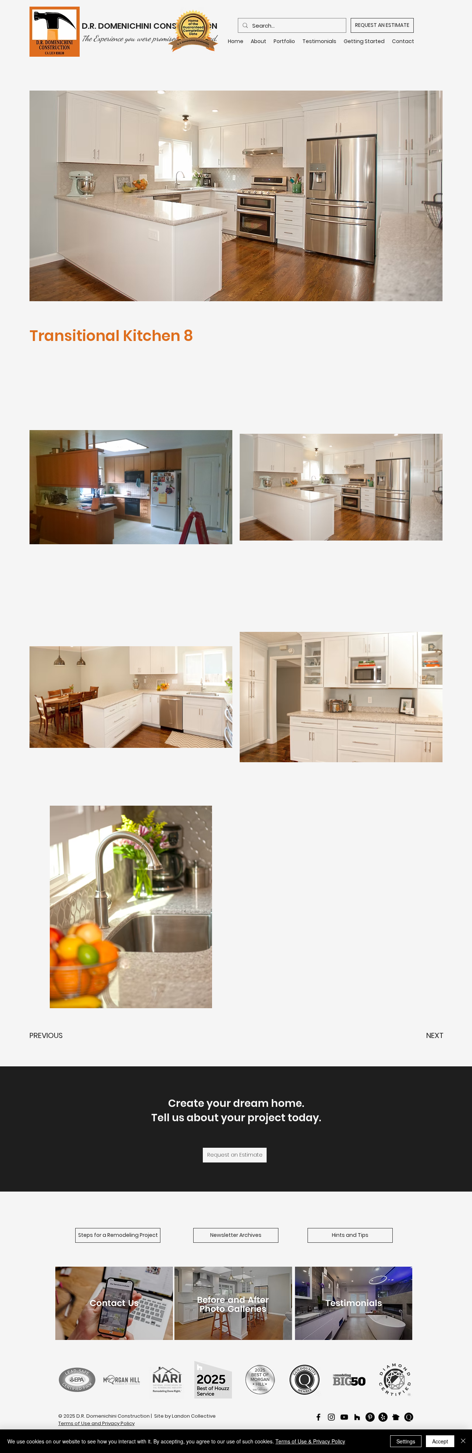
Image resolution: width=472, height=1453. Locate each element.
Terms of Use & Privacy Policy (310, 1441)
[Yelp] (383, 1417)
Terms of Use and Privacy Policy (96, 1423)
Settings (405, 1441)
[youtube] (344, 1417)
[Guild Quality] (408, 1417)
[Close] (463, 1441)
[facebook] (318, 1417)
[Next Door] (395, 1417)
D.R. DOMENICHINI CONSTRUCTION (150, 26)
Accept (440, 1441)
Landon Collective (194, 1415)
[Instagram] (331, 1417)
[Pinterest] (370, 1417)
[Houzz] (357, 1417)
